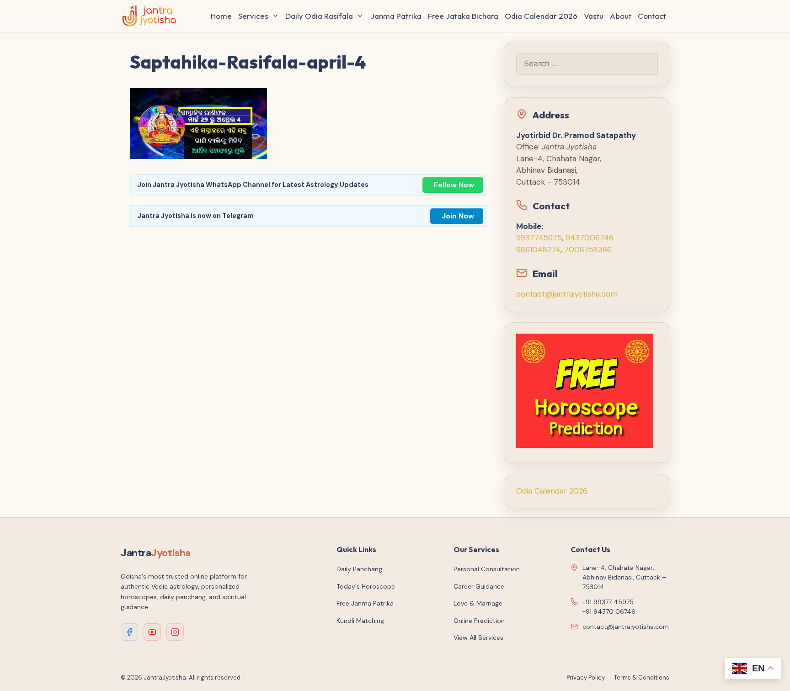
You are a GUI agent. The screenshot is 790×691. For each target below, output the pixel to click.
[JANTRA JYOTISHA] (151, 16)
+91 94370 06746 (608, 611)
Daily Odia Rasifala (319, 16)
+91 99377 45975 (608, 602)
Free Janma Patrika (365, 603)
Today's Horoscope (365, 586)
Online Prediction (479, 621)
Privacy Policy (585, 677)
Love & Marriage (478, 603)
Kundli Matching (360, 621)
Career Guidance (479, 586)
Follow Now (454, 185)
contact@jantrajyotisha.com (567, 294)
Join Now (458, 216)
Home (221, 16)
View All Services (478, 637)
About (620, 16)
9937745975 (539, 238)
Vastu (593, 16)
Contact (652, 16)
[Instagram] (175, 632)
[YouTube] (152, 632)
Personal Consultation (487, 569)
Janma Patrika (396, 16)
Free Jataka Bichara (463, 16)
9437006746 (590, 238)
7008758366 (588, 250)
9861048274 (538, 250)
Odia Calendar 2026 (541, 16)
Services (253, 16)
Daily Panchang (359, 569)
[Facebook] (129, 632)
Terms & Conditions (641, 677)
